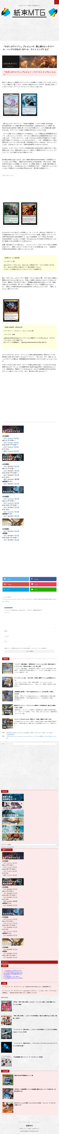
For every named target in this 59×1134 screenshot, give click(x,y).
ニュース (5, 597)
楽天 (5, 438)
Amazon (10, 442)
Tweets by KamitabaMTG (7, 847)
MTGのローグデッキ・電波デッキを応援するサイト (29, 1128)
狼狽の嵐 (40, 599)
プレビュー (19, 599)
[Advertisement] (29, 30)
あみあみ (11, 498)
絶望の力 (50, 599)
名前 (6, 631)
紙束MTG (29, 1126)
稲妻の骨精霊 (45, 599)
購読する (6, 962)
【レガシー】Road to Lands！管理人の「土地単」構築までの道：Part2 (32, 719)
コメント (7, 612)
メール (6, 636)
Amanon (10, 438)
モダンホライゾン (29, 599)
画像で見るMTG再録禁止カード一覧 (23, 1075)
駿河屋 (16, 438)
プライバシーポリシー (36, 1122)
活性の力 (36, 599)
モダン (23, 599)
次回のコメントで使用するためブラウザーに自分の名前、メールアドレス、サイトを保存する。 (26, 648)
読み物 (9, 597)
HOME (28, 1122)
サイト (5, 641)
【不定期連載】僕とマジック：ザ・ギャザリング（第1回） (28, 1057)
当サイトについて (22, 1122)
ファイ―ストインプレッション (10, 599)
